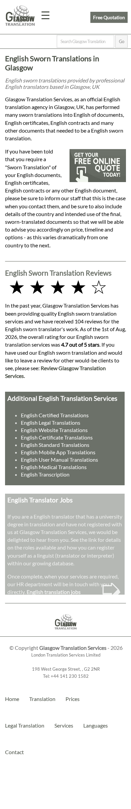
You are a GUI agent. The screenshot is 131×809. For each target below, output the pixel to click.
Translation (42, 699)
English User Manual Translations (59, 459)
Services (63, 725)
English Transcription (45, 474)
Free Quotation (109, 17)
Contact (14, 752)
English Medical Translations (54, 467)
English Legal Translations (50, 422)
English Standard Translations (55, 445)
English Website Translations (54, 430)
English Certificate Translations (57, 437)
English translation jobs (54, 592)
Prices (73, 699)
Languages (95, 725)
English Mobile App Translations (58, 452)
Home (12, 699)
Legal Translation (24, 725)
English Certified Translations (55, 415)
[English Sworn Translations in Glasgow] (65, 633)
